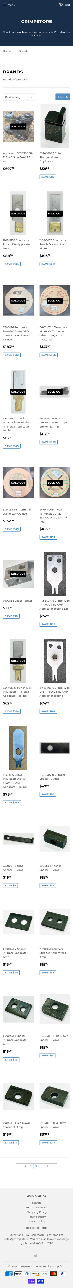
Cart (67, 4)
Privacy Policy (36, 1221)
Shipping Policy (36, 1212)
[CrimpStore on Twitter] (36, 1256)
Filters (63, 96)
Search (36, 1202)
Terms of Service (36, 1207)
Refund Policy (37, 1216)
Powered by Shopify (49, 1266)
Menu (11, 4)
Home (7, 51)
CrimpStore (36, 21)
